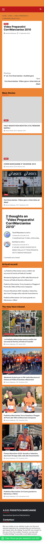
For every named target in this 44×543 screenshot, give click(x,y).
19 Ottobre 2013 (20, 166)
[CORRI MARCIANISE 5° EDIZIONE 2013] (22, 148)
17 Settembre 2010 (24, 33)
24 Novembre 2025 (23, 496)
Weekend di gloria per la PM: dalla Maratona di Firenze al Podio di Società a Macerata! (21, 278)
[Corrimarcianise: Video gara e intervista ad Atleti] (22, 184)
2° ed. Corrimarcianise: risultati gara (19, 74)
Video (6, 24)
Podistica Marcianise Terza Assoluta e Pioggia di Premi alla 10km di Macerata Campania (22, 285)
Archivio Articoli (9, 334)
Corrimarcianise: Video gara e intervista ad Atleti (22, 81)
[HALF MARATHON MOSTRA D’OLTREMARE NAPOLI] (22, 110)
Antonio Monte (9, 130)
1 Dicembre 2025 (23, 382)
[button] (4, 9)
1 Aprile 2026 (22, 344)
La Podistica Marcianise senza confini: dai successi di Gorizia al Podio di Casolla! (19, 272)
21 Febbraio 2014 (21, 130)
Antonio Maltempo (11, 33)
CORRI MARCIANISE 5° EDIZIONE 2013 (20, 164)
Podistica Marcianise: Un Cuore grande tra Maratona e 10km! (19, 299)
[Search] (40, 9)
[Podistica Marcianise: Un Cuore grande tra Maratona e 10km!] (22, 476)
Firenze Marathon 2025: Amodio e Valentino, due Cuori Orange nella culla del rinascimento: (21, 292)
